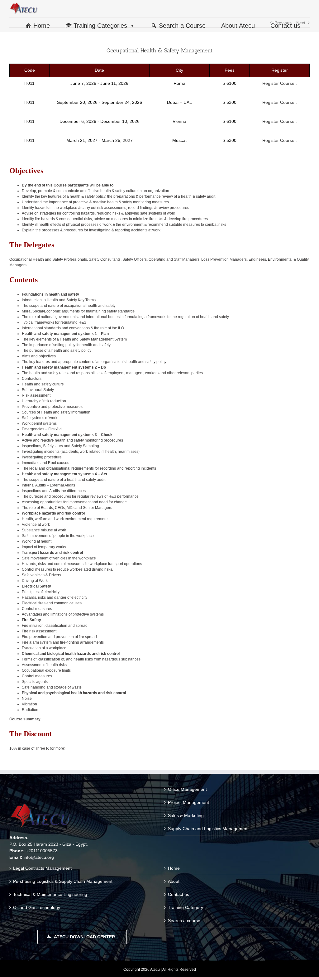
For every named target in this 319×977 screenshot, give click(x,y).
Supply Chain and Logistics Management (208, 828)
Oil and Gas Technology (36, 907)
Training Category (185, 907)
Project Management (188, 802)
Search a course (184, 920)
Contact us (285, 25)
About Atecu (238, 25)
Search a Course (182, 25)
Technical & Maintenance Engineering (50, 894)
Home (41, 25)
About (173, 881)
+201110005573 (42, 850)
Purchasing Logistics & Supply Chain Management (62, 881)
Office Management (187, 789)
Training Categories (100, 25)
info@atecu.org (39, 857)
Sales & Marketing (186, 815)
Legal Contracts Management (42, 868)
